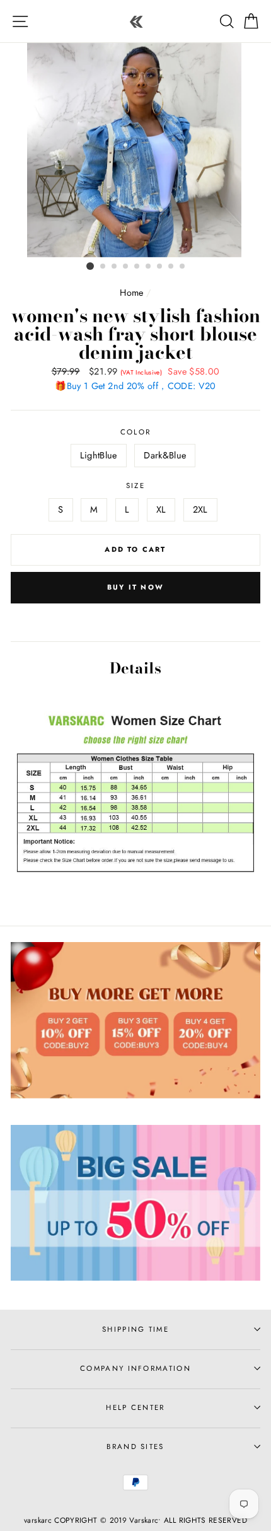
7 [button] (160, 267)
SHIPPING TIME (135, 1329)
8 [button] (171, 267)
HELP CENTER (135, 1407)
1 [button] (90, 266)
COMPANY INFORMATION (135, 1368)
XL (161, 509)
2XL (200, 509)
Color (135, 432)
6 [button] (149, 267)
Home (131, 292)
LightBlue (98, 455)
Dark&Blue (165, 455)
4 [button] (126, 267)
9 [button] (183, 267)
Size (135, 485)
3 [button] (115, 267)
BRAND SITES (135, 1446)
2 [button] (103, 267)
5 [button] (137, 267)
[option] (135, 150)
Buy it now (135, 587)
